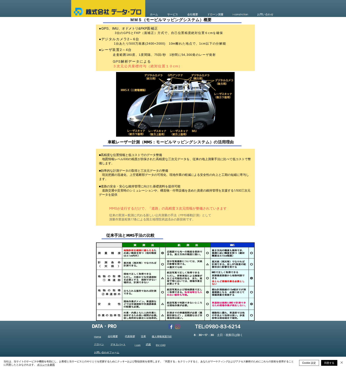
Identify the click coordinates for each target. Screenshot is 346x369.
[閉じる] (342, 363)
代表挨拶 (130, 336)
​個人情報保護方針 (162, 336)
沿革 (143, 336)
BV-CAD (160, 345)
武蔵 (148, 344)
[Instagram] (177, 326)
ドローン (99, 344)
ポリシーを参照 (46, 364)
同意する (329, 362)
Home (97, 337)
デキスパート (118, 344)
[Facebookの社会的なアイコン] (170, 326)
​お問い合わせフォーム (106, 352)
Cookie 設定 (309, 362)
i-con (138, 345)
